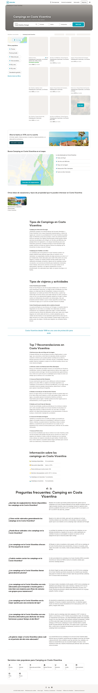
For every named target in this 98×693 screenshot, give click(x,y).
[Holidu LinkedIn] (49, 687)
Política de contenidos (68, 690)
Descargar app (55, 2)
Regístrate (84, 2)
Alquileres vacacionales (13, 34)
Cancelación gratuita (14, 72)
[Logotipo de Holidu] (14, 2)
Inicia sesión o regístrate (16, 142)
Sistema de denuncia (79, 690)
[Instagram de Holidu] (46, 687)
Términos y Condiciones (49, 690)
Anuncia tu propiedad (66, 2)
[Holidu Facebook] (52, 687)
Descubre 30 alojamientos (30, 182)
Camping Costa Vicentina (29, 34)
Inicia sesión (76, 2)
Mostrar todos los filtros (14, 76)
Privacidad (59, 690)
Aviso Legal (40, 690)
